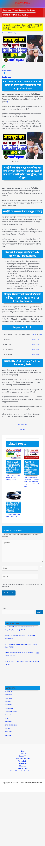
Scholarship (31, 10)
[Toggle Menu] (21, 10)
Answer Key (9, 698)
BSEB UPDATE (22, 2)
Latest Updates (13, 10)
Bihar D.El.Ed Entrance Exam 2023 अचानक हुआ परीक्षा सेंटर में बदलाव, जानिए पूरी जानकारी (13, 467)
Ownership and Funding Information (22, 771)
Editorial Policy (22, 768)
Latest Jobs (8, 705)
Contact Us (22, 756)
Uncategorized (9, 728)
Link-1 (34, 334)
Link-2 (41, 334)
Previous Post (22, 424)
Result (7, 718)
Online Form (27, 479)
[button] (22, 69)
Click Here (35, 339)
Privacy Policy (22, 761)
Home (5, 10)
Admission (8, 691)
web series (8, 735)
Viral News (31, 482)
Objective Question (11, 712)
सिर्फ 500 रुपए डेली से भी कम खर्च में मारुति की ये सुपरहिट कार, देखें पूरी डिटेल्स (13, 507)
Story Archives (23, 15)
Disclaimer (22, 766)
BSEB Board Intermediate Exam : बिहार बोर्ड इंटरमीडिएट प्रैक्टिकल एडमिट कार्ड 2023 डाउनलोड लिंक (31, 468)
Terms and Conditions (22, 758)
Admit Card (9, 475)
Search (4, 608)
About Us (22, 753)
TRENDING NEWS (10, 15)
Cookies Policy (22, 763)
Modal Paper (9, 708)
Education (34, 477)
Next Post (22, 430)
